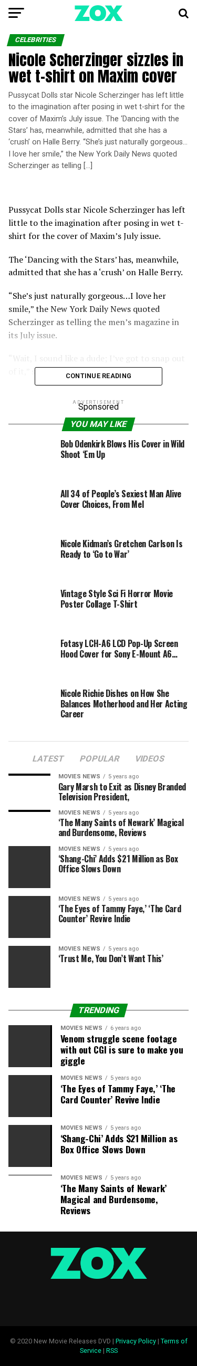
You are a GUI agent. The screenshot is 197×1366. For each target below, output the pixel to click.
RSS (112, 1350)
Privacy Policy (136, 1341)
